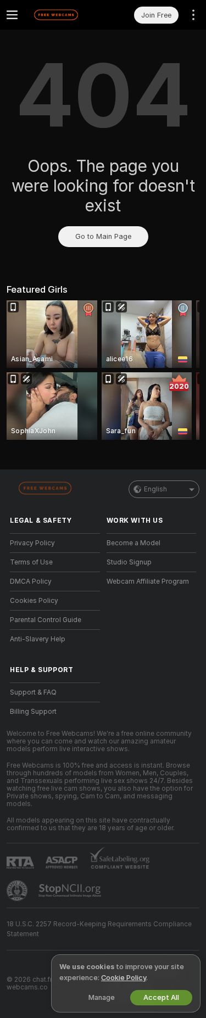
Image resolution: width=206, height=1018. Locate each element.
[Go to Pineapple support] (18, 890)
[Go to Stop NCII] (70, 890)
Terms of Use (31, 562)
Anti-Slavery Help (37, 639)
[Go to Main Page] (63, 14)
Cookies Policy (34, 601)
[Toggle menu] (12, 15)
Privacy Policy (32, 543)
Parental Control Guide (45, 620)
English (155, 489)
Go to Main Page (103, 236)
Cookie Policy (123, 978)
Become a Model (133, 543)
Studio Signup (129, 562)
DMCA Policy (31, 581)
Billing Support (33, 711)
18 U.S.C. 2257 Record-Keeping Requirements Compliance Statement (99, 929)
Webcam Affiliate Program (148, 581)
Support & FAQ (33, 692)
